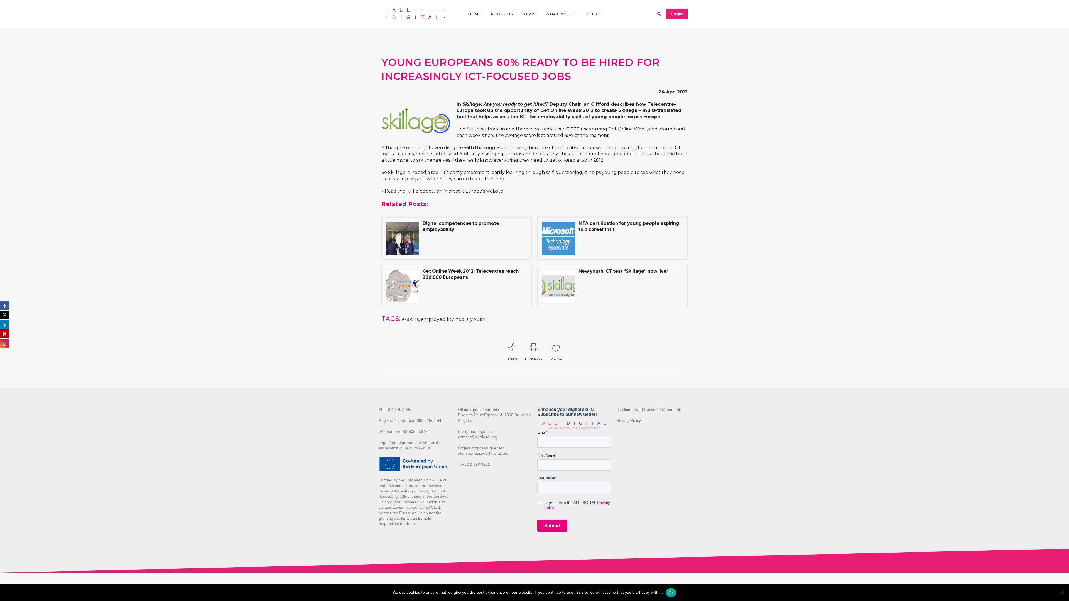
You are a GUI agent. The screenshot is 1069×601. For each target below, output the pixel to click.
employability (437, 319)
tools (462, 319)
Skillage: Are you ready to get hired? (505, 104)
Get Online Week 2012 (567, 110)
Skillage (628, 110)
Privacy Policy (629, 420)
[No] (1062, 592)
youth (478, 319)
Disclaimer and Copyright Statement (648, 409)
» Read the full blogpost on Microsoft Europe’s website (442, 191)
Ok (670, 592)
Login (677, 13)
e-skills (410, 319)
